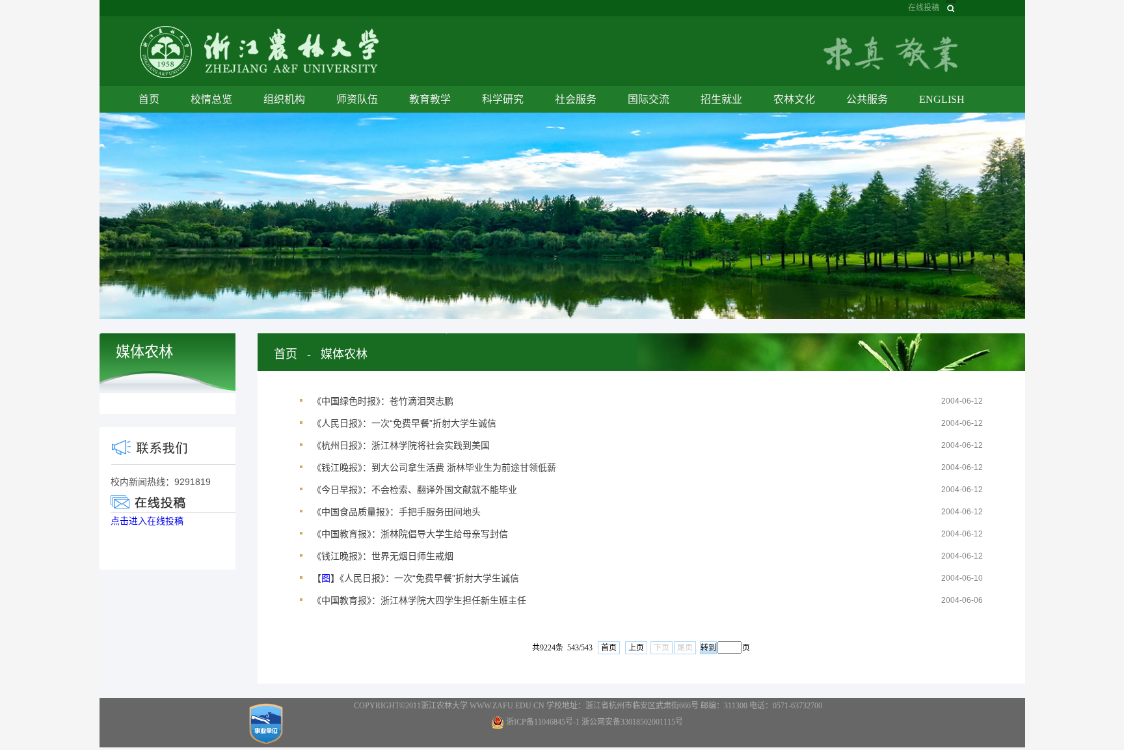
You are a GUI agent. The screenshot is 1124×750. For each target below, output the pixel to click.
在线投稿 (923, 7)
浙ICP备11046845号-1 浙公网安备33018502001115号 (594, 722)
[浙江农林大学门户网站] (259, 51)
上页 (636, 647)
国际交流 (648, 99)
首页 (149, 99)
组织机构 (284, 99)
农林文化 (794, 99)
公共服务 (867, 99)
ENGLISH (942, 99)
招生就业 (721, 99)
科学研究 (503, 99)
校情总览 (211, 99)
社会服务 (575, 99)
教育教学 (430, 99)
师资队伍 (357, 99)
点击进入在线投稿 (147, 521)
